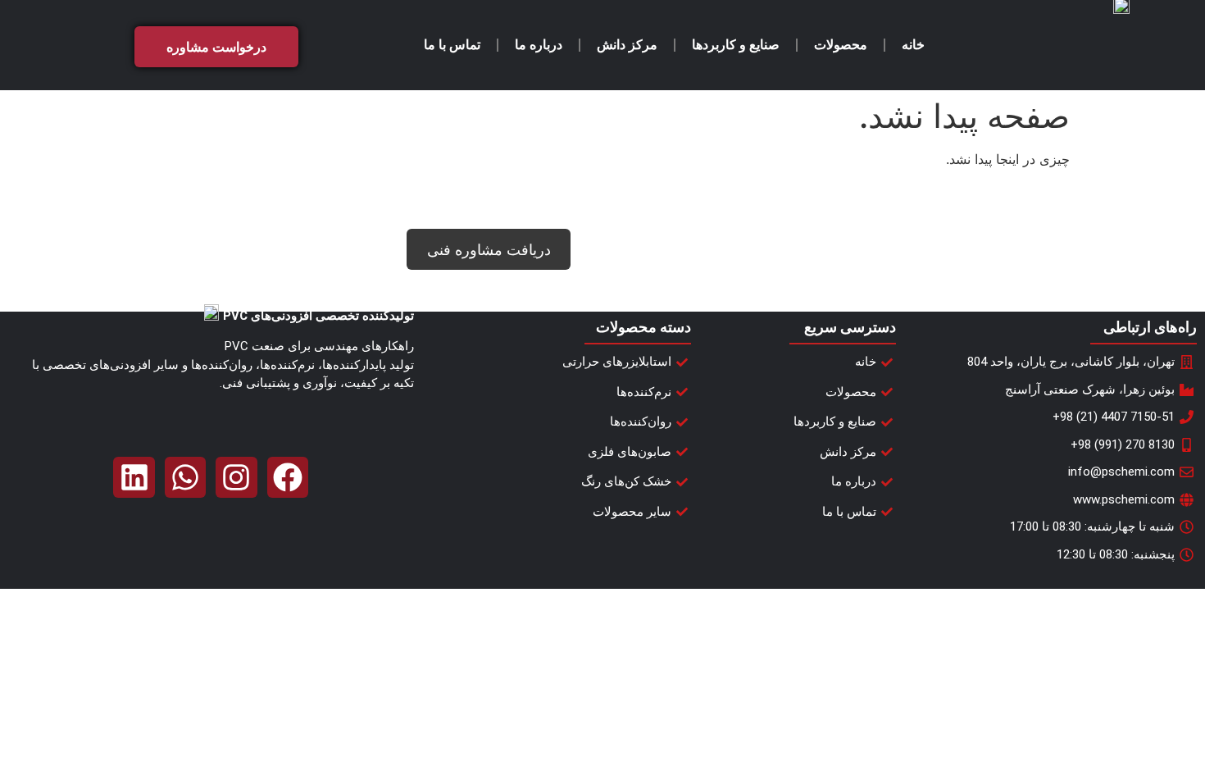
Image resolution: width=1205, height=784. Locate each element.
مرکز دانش (627, 44)
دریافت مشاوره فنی (489, 249)
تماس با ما (452, 44)
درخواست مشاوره (216, 47)
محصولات (840, 44)
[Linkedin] (133, 477)
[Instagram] (236, 477)
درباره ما (538, 44)
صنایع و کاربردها (736, 44)
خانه (913, 44)
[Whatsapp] (185, 477)
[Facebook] (287, 477)
